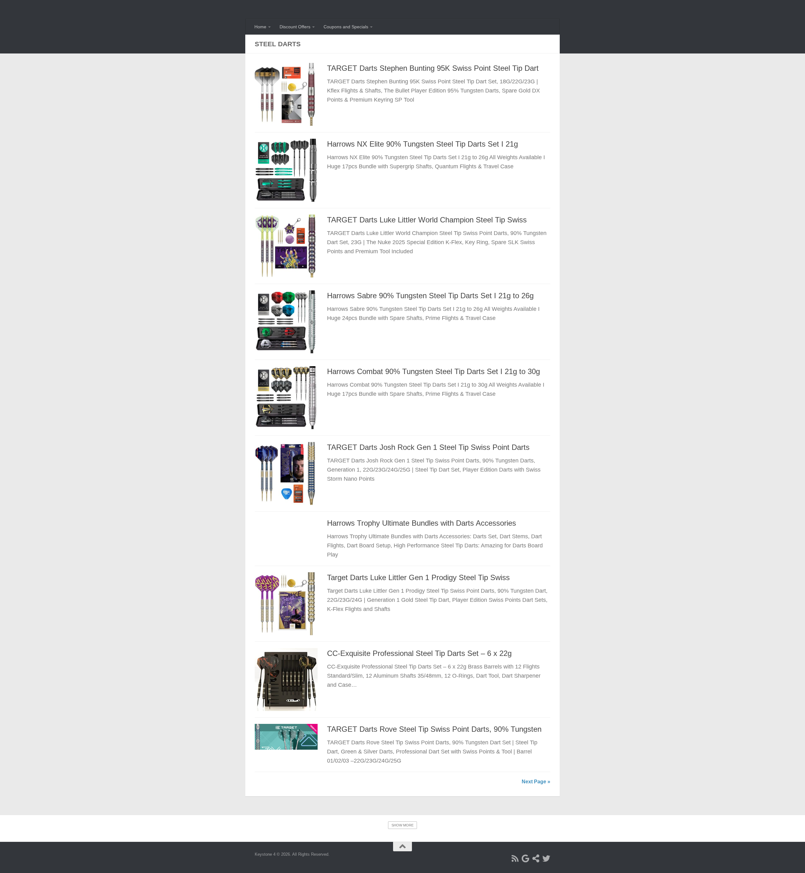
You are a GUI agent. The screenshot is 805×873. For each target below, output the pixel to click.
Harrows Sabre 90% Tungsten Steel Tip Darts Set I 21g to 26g (430, 296)
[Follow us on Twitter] (546, 858)
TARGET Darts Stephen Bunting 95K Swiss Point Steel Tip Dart (433, 68)
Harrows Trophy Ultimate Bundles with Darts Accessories (421, 523)
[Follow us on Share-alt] (536, 858)
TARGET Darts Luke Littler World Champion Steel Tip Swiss (427, 220)
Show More (402, 825)
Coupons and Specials (346, 26)
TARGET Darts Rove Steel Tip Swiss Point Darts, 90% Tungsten (434, 729)
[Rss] (515, 858)
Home (260, 26)
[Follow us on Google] (526, 858)
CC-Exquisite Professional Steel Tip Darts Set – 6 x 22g (419, 653)
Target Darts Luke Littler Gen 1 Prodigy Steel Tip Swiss (418, 578)
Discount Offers (295, 26)
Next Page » (536, 781)
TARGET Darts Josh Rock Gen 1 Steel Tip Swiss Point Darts (428, 447)
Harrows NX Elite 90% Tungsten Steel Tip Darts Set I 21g (422, 144)
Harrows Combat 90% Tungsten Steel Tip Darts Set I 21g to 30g (433, 371)
